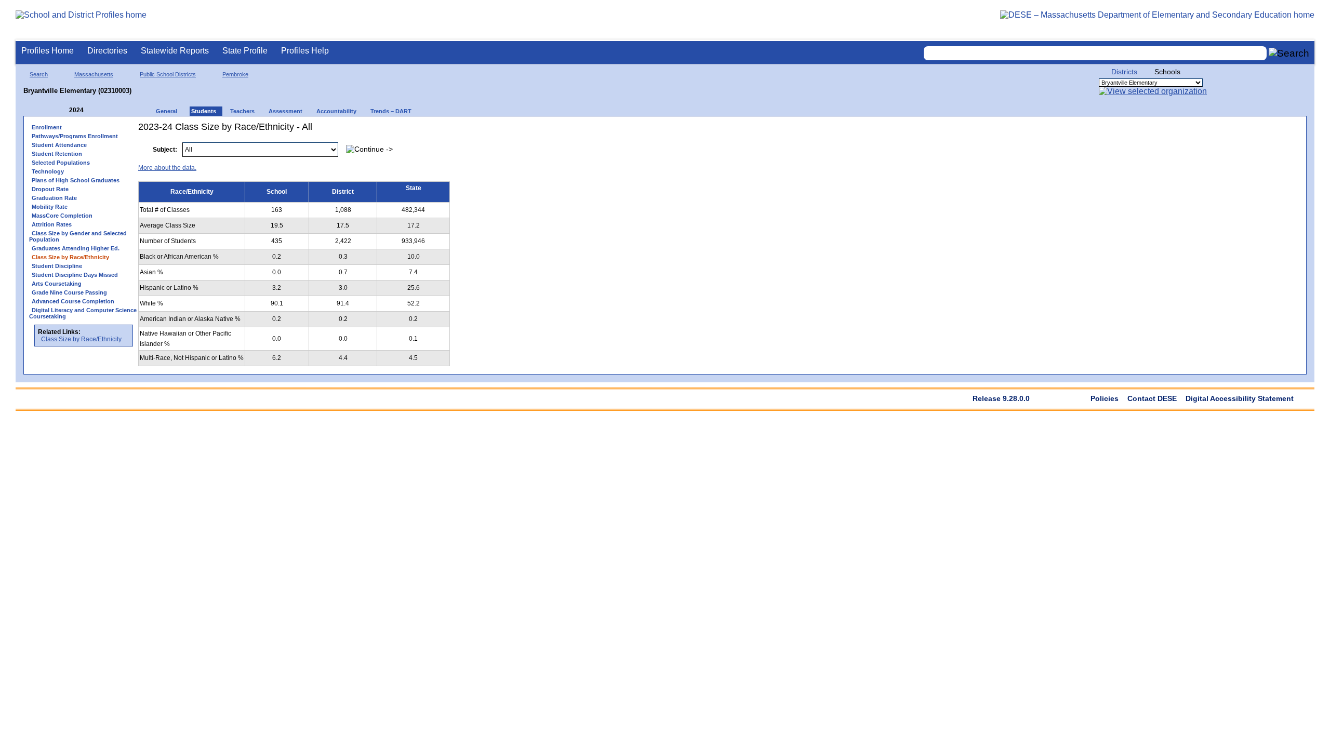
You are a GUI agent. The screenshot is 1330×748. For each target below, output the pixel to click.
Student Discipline (57, 266)
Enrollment (47, 127)
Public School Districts (168, 74)
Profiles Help (305, 50)
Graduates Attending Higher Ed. (75, 248)
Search (39, 74)
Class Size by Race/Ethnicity (81, 339)
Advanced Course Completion (73, 301)
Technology (48, 171)
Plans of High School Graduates (75, 180)
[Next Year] (97, 110)
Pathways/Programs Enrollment (75, 136)
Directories (107, 50)
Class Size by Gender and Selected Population (78, 236)
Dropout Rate (50, 189)
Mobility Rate (50, 207)
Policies (1104, 398)
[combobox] (1095, 53)
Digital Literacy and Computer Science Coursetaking (83, 313)
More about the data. (167, 167)
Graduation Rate (54, 198)
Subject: (165, 149)
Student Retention (57, 154)
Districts (1124, 72)
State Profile (245, 50)
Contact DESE (1152, 398)
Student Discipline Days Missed (75, 275)
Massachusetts (93, 74)
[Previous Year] (62, 110)
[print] (1235, 144)
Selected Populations (61, 162)
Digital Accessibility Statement (1240, 398)
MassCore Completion (62, 215)
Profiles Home (47, 50)
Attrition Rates (52, 224)
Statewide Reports (175, 50)
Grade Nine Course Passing (69, 292)
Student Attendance (59, 145)
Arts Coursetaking (57, 283)
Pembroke (235, 74)
